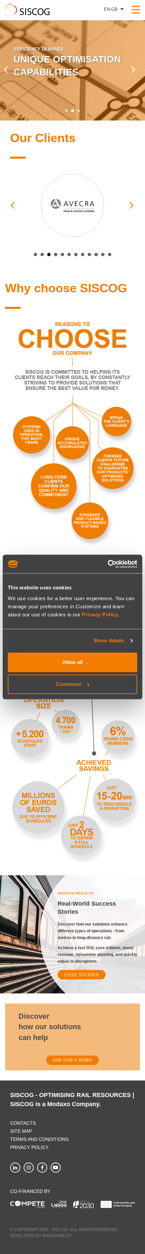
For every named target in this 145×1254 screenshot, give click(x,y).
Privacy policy (29, 1147)
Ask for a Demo (72, 1060)
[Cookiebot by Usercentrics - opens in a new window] (107, 564)
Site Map (21, 1131)
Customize (68, 684)
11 (103, 254)
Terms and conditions (39, 1139)
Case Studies (81, 974)
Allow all (72, 662)
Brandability (57, 1235)
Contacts (23, 1123)
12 (109, 254)
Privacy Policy (100, 614)
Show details (108, 640)
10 (96, 254)
